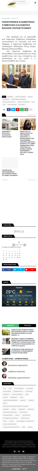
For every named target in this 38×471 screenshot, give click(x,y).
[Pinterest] (17, 109)
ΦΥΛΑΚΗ (30, 427)
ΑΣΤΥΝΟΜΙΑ (29, 391)
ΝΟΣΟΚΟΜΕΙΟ (26, 415)
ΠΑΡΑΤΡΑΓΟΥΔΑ (25, 418)
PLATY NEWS (22, 104)
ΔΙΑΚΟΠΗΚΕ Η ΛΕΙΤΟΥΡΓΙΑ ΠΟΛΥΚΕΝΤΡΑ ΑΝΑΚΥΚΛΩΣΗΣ (6, 134)
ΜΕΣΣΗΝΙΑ (30, 409)
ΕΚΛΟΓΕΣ (30, 97)
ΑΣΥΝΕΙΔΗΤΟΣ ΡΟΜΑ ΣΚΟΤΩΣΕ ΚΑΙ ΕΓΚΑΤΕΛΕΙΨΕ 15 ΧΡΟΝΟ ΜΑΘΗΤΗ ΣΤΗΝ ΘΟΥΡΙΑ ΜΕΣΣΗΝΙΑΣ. (22, 351)
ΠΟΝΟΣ (12, 421)
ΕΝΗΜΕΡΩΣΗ (6, 99)
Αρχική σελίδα (6, 18)
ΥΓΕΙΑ (23, 427)
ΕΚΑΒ (27, 394)
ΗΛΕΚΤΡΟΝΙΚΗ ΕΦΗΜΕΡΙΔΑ (18, 99)
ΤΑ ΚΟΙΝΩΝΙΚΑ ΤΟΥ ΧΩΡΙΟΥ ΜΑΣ (25, 421)
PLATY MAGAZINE (12, 104)
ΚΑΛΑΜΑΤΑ (6, 409)
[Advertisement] (19, 202)
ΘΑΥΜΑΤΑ (31, 400)
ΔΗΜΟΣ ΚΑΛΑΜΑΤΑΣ (20, 97)
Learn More (16, 469)
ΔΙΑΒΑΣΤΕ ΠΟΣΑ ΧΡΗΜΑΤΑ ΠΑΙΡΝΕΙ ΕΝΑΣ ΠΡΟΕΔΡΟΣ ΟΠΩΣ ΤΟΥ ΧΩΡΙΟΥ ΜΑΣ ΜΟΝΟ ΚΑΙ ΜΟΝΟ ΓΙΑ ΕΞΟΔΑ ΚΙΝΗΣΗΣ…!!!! (22, 332)
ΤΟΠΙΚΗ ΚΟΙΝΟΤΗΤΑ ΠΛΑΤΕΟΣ (11, 427)
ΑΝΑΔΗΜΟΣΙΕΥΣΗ (18, 391)
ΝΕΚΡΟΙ (17, 415)
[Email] (26, 109)
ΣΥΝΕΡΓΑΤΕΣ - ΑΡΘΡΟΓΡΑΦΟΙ (15, 358)
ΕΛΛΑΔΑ (5, 397)
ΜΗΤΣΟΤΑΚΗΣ (23, 412)
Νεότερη (5, 180)
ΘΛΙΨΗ (5, 403)
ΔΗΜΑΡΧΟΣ (14, 18)
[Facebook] (9, 109)
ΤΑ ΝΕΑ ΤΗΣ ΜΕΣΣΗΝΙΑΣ (9, 102)
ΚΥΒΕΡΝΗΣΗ (22, 409)
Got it (24, 469)
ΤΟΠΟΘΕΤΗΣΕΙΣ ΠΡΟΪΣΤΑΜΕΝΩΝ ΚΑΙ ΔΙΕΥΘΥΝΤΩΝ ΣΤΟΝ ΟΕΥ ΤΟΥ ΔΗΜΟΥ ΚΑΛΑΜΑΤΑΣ (10, 172)
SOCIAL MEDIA (7, 391)
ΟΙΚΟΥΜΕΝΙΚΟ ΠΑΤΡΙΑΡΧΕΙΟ (10, 418)
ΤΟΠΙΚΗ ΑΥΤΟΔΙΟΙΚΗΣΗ (23, 102)
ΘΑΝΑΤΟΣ (23, 400)
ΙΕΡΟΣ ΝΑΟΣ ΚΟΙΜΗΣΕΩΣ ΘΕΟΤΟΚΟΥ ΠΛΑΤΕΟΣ (15, 406)
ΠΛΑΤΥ (5, 421)
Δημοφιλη (10, 325)
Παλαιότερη (32, 180)
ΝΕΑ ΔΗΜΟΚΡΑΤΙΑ (7, 415)
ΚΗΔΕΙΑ (13, 409)
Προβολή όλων (32, 115)
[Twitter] (13, 109)
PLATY (4, 104)
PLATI (33, 102)
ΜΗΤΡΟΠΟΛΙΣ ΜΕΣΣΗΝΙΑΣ (10, 412)
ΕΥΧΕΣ (21, 397)
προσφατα (27, 325)
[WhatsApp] (22, 109)
